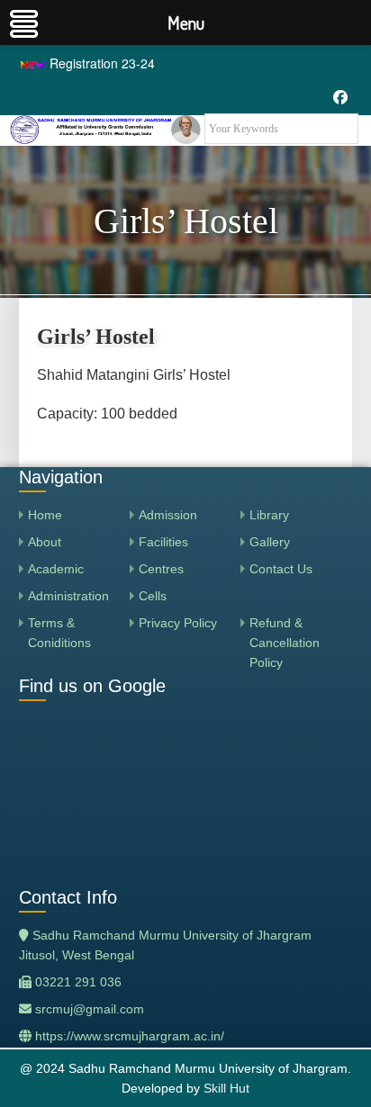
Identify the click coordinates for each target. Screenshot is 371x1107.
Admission (168, 515)
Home (45, 515)
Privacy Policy (178, 623)
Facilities (163, 542)
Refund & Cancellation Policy (284, 643)
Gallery (269, 542)
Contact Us (280, 569)
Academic (56, 569)
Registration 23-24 (100, 63)
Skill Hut (226, 1088)
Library (269, 515)
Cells (153, 596)
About (44, 542)
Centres (161, 569)
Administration (68, 596)
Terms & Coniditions (59, 633)
